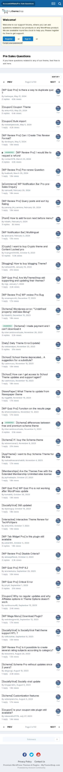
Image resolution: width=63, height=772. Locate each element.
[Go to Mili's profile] (58, 91)
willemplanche (11, 699)
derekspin (9, 141)
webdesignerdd (12, 619)
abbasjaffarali (11, 557)
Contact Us (39, 761)
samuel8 (8, 190)
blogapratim (10, 685)
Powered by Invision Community (31, 768)
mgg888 (8, 398)
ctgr (6, 284)
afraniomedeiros (12, 412)
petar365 (9, 543)
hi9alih (8, 221)
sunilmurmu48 (11, 605)
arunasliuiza (10, 571)
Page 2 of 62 (31, 82)
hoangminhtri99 (12, 253)
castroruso (10, 363)
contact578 (10, 159)
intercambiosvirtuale (14, 332)
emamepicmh (11, 298)
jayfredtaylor (10, 477)
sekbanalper (10, 346)
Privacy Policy (25, 761)
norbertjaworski (12, 124)
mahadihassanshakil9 (14, 460)
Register (9, 39)
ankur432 (9, 110)
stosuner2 (9, 653)
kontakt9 (8, 494)
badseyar (9, 96)
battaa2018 (10, 267)
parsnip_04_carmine (14, 207)
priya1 (7, 585)
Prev (9, 82)
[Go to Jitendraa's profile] (58, 153)
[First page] (4, 82)
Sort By (55, 77)
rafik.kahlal (10, 636)
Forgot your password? (13, 43)
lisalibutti (8, 173)
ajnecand (9, 235)
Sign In (28, 39)
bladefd (8, 315)
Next (53, 82)
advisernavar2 (11, 443)
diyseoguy (9, 508)
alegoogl (8, 671)
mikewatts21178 (12, 716)
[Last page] (59, 82)
